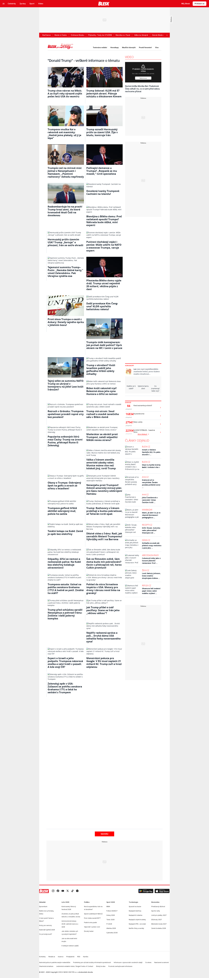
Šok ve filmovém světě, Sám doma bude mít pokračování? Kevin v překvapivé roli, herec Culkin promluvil (104, 563)
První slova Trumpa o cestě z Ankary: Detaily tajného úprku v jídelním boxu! (66, 322)
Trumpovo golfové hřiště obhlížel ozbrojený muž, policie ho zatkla (62, 511)
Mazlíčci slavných (129, 47)
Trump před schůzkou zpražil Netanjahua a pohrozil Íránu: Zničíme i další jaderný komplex (65, 614)
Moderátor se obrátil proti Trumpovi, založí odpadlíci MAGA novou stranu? (102, 437)
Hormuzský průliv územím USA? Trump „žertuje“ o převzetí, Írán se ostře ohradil (65, 242)
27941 (129, 422)
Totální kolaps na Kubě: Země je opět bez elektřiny (65, 532)
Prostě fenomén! (145, 47)
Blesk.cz (146, 446)
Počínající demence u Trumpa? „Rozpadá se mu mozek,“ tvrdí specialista (101, 170)
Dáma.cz (146, 540)
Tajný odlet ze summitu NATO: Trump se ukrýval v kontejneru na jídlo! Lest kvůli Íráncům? (66, 385)
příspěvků (129, 409)
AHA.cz (145, 477)
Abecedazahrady (150, 555)
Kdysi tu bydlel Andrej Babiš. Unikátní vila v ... (151, 467)
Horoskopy (114, 47)
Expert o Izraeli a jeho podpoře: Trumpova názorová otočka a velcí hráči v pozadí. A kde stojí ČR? (65, 663)
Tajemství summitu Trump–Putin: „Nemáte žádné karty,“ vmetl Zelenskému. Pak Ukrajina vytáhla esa (65, 272)
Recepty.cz (147, 525)
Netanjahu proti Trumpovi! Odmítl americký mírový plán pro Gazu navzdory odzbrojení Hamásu (104, 489)
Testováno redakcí (100, 47)
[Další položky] (167, 35)
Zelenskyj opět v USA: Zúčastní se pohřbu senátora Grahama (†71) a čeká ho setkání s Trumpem (65, 688)
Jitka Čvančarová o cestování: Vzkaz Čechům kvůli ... (150, 500)
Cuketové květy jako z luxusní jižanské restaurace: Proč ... (151, 560)
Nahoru (104, 834)
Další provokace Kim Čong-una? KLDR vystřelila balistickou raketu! (102, 306)
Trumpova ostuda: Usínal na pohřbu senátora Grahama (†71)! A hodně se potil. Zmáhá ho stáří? (66, 589)
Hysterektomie (139, 414)
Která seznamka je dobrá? (143, 405)
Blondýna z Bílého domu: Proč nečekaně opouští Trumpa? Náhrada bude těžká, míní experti (104, 221)
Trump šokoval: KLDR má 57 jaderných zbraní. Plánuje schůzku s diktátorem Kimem (104, 93)
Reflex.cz (146, 585)
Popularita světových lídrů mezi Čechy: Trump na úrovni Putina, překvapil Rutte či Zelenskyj (65, 441)
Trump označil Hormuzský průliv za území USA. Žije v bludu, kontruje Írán (102, 132)
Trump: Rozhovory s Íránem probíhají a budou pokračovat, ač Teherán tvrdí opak (104, 511)
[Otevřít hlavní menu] (3, 3)
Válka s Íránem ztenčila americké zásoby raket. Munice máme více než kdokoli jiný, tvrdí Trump (101, 464)
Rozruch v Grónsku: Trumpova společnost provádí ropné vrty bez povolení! (66, 414)
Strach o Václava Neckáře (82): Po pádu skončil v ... (151, 452)
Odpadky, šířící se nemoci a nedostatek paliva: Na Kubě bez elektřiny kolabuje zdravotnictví (64, 563)
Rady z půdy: (138, 422)
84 (128, 406)
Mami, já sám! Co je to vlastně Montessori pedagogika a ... (151, 515)
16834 (129, 414)
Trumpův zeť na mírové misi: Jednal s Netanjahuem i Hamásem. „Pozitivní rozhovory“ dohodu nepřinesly (66, 172)
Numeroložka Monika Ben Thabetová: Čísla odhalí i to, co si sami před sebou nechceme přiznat (142, 89)
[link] (53, 891)
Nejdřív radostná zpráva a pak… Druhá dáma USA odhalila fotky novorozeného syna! (103, 637)
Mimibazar (147, 509)
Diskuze (128, 402)
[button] (146, 891)
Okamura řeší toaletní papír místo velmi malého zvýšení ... (151, 590)
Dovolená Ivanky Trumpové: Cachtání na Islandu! (103, 192)
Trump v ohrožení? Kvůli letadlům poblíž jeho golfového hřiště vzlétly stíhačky (100, 370)
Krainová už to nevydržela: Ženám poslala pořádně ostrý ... (151, 483)
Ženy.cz (145, 570)
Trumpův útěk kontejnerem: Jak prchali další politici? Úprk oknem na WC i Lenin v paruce (104, 345)
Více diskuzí (143, 434)
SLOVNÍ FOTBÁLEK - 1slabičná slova (144, 431)
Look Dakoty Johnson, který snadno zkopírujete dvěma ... (151, 575)
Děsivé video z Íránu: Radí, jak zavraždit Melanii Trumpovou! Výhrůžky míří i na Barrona (104, 536)
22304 (129, 430)
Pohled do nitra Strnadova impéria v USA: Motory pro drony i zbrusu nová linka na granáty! (103, 589)
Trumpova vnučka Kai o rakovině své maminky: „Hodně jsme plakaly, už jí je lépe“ (64, 134)
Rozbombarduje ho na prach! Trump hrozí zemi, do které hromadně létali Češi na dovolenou (65, 211)
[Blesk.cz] (103, 4)
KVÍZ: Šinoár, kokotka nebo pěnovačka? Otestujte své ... (151, 530)
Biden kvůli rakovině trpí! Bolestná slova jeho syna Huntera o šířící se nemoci (101, 391)
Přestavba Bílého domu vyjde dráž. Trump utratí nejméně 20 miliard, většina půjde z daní (103, 285)
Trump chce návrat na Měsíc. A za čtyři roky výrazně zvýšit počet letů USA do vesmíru (65, 93)
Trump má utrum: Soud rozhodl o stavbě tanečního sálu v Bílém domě (102, 414)
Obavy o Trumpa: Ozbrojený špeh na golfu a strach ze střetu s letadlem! (64, 485)
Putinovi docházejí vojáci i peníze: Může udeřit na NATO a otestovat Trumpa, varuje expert (103, 246)
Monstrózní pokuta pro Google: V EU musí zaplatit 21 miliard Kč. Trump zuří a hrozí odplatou (104, 663)
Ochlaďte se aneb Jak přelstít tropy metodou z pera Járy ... (151, 545)
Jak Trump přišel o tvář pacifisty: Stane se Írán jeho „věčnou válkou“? (102, 610)
